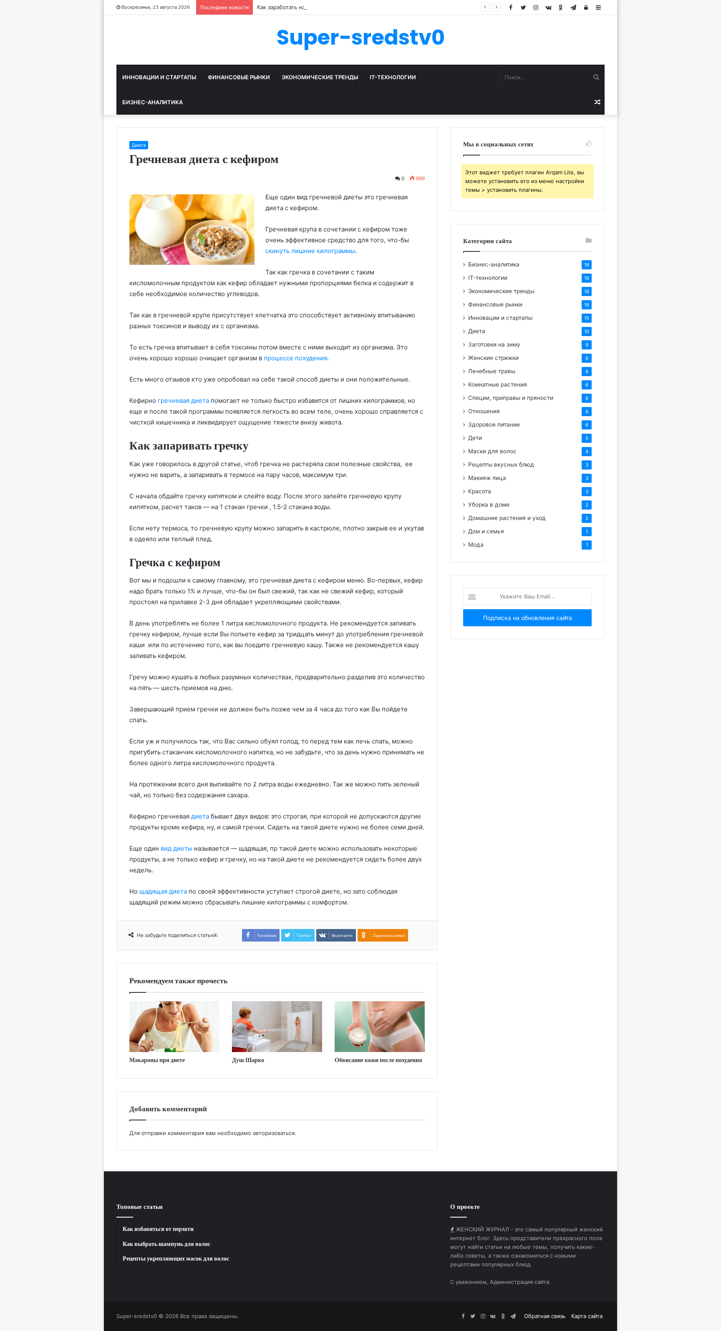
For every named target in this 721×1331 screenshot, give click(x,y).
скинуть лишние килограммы (310, 251)
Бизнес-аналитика (152, 102)
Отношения (484, 411)
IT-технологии (393, 77)
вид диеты (176, 848)
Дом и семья (486, 531)
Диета (139, 145)
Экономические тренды (320, 77)
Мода (476, 544)
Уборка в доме (488, 504)
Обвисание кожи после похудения (378, 1060)
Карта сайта (587, 1316)
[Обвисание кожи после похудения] (380, 1026)
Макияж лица (487, 478)
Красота (479, 491)
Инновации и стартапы (159, 77)
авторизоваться (274, 1133)
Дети (475, 437)
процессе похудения (295, 358)
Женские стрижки (493, 357)
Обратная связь (544, 1316)
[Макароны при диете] (174, 1026)
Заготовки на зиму (494, 344)
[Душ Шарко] (277, 1026)
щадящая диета (163, 891)
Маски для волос (492, 451)
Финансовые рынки (239, 77)
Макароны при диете (157, 1060)
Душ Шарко (248, 1060)
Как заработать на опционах (295, 7)
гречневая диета (183, 400)
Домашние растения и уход (507, 518)
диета (200, 816)
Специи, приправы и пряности (510, 397)
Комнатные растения (497, 384)
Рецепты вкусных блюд (501, 464)
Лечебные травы (491, 371)
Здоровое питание (494, 424)
